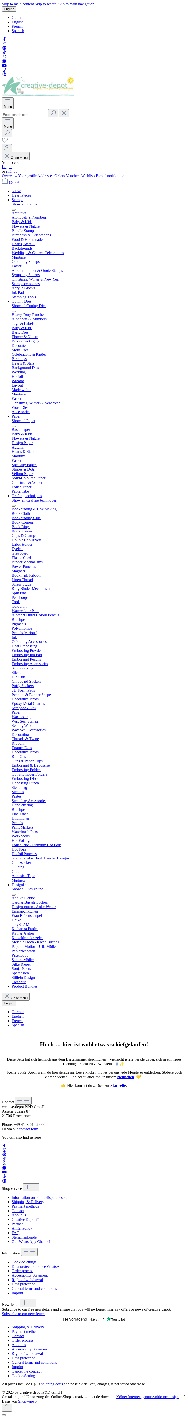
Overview (10, 176)
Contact (18, 1211)
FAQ (16, 1233)
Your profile (27, 176)
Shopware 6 (27, 1401)
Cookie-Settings (24, 1262)
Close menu (19, 158)
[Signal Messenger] (4, 61)
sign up (11, 171)
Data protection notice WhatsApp (37, 1266)
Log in (7, 167)
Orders (60, 176)
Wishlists (88, 176)
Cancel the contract (26, 1371)
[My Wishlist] (5, 142)
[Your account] (7, 148)
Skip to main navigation (76, 4)
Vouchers (73, 176)
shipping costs (52, 1384)
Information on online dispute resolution (42, 1197)
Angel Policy (22, 1228)
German (18, 17)
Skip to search (46, 4)
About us (19, 1215)
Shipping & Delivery (28, 1202)
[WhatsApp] (4, 57)
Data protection (23, 1284)
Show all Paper (23, 421)
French (17, 26)
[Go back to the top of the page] (7, 1408)
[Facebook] (4, 39)
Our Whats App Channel (31, 1242)
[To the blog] (4, 70)
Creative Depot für (26, 1219)
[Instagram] (4, 43)
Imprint (17, 1293)
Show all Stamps (25, 204)
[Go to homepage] (38, 95)
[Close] (4, 1415)
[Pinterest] (4, 48)
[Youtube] (4, 66)
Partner (17, 1224)
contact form (28, 1129)
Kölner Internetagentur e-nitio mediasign (147, 1397)
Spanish (18, 31)
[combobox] (24, 114)
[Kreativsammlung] (4, 74)
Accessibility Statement (30, 1275)
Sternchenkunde (24, 1237)
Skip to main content (18, 4)
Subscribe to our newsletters (23, 1314)
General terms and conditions (34, 1288)
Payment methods (25, 1206)
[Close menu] (14, 210)
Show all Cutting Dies (29, 306)
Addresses (45, 176)
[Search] (53, 113)
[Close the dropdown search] (64, 113)
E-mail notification (110, 176)
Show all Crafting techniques (34, 500)
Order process (22, 1271)
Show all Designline (27, 889)
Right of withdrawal (27, 1280)
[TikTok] (4, 52)
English (18, 22)
